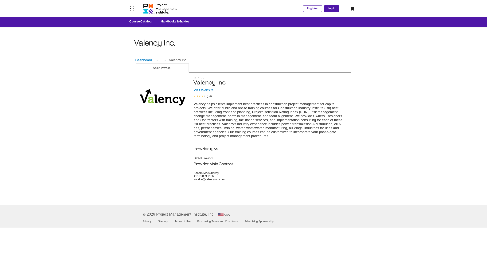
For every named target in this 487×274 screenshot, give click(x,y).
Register (312, 8)
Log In (331, 8)
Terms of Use (183, 221)
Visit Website (203, 90)
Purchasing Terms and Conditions (217, 221)
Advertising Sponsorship (259, 221)
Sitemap (163, 221)
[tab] (162, 67)
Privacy (147, 221)
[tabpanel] (243, 128)
